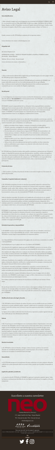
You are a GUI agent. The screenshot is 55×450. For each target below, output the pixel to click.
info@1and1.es (21, 62)
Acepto (27, 437)
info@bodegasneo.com (24, 41)
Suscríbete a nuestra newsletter (27, 396)
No (27, 435)
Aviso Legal (17, 431)
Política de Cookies (23, 431)
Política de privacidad (10, 431)
